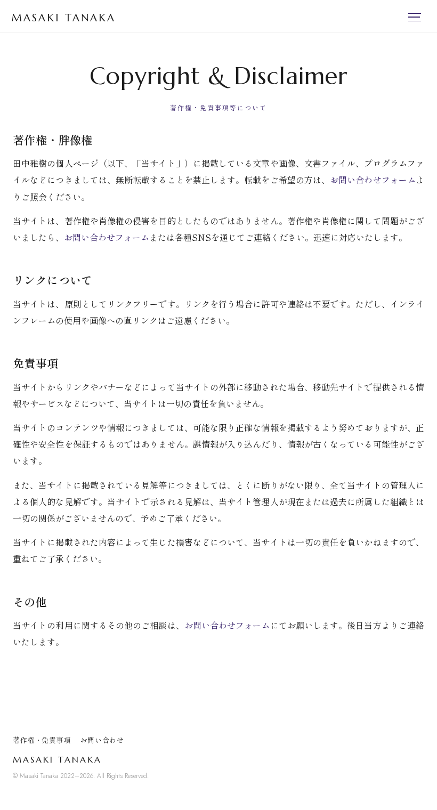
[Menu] (417, 17)
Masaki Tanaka (64, 17)
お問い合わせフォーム (373, 179)
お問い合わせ (102, 740)
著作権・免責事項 (42, 740)
